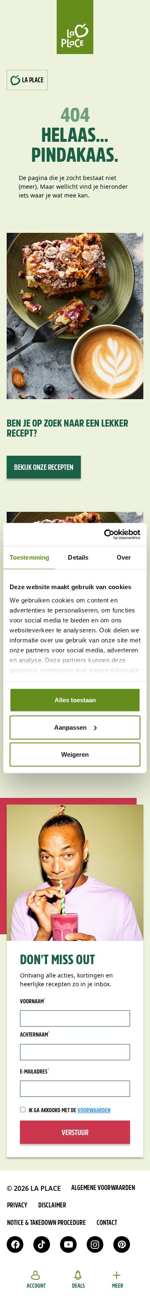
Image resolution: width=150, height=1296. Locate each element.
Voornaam (32, 1001)
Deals (78, 1286)
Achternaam (35, 1035)
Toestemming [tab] (29, 557)
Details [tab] (78, 557)
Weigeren (75, 754)
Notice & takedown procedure (46, 1223)
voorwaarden (94, 1111)
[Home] (75, 27)
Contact (107, 1223)
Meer (117, 1286)
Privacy (17, 1205)
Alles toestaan (75, 700)
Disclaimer (52, 1205)
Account (36, 1286)
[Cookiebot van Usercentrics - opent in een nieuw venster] (105, 534)
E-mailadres (34, 1072)
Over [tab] (124, 557)
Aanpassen (70, 727)
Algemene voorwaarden (103, 1188)
